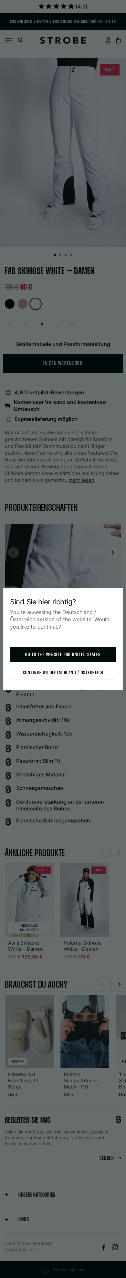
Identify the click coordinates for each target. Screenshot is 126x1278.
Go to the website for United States (63, 654)
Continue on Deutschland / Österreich (63, 672)
